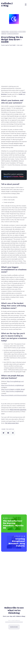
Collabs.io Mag (7, 4)
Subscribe (14, 627)
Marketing (4, 33)
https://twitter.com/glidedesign (14, 391)
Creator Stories (5, 31)
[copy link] (12, 433)
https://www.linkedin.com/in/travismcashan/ (14, 395)
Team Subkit (12, 45)
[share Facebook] (8, 433)
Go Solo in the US (13, 31)
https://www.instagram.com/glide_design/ (13, 389)
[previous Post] (14, 542)
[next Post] (14, 523)
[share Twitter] (3, 433)
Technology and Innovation (12, 33)
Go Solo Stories (22, 31)
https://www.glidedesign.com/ (15, 381)
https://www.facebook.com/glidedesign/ (12, 385)
